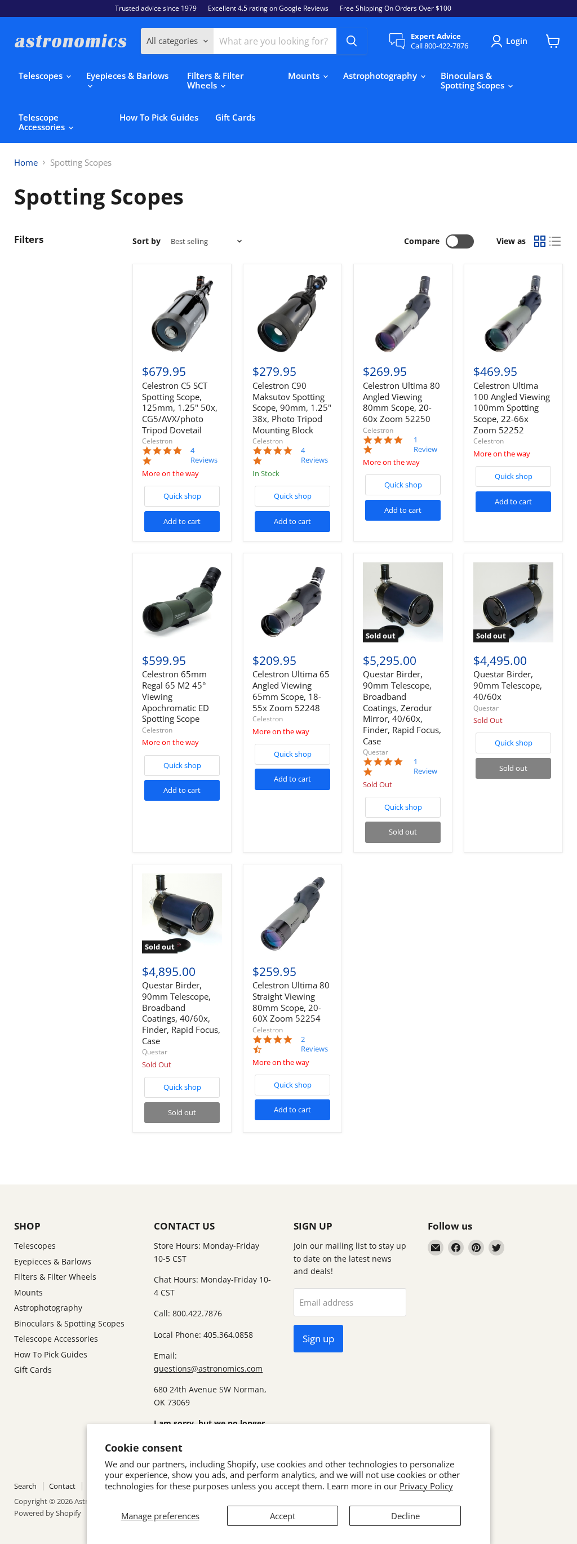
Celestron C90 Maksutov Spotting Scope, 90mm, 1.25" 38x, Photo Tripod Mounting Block (291, 408)
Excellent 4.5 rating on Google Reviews (268, 8)
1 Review (425, 444)
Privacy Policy (426, 1486)
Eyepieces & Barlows (127, 75)
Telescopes (42, 75)
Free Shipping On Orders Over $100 (395, 8)
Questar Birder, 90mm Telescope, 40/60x (507, 685)
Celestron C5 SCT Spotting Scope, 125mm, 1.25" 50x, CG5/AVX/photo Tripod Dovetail (180, 408)
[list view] (555, 242)
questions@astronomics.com (208, 1368)
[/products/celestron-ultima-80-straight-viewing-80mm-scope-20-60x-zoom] (292, 913)
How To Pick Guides (158, 117)
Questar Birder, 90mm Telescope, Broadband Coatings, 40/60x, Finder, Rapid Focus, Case (181, 1012)
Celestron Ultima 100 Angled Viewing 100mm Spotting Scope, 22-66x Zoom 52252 (511, 408)
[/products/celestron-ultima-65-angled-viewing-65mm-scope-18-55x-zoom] (292, 602)
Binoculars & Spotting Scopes (474, 80)
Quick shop (182, 496)
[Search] (351, 41)
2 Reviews (314, 1044)
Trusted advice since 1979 (156, 8)
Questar (375, 752)
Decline (405, 1515)
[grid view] (540, 242)
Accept (282, 1515)
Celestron (157, 441)
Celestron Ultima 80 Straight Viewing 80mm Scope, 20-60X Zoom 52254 (291, 1001)
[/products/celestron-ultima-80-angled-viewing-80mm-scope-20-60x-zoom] (403, 314)
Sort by (146, 241)
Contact (62, 1486)
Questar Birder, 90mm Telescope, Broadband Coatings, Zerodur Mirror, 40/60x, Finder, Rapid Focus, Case (402, 707)
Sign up (318, 1338)
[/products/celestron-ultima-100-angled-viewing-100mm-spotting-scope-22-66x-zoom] (513, 314)
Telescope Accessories (43, 122)
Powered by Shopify (47, 1513)
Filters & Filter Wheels (215, 80)
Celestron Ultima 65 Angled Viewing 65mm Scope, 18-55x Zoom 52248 (291, 690)
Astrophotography (381, 75)
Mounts (305, 75)
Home (26, 162)
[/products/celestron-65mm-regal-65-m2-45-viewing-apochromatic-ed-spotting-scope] (182, 602)
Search (25, 1486)
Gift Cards (235, 117)
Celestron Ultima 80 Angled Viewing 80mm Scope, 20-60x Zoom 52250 (401, 402)
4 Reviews (204, 455)
